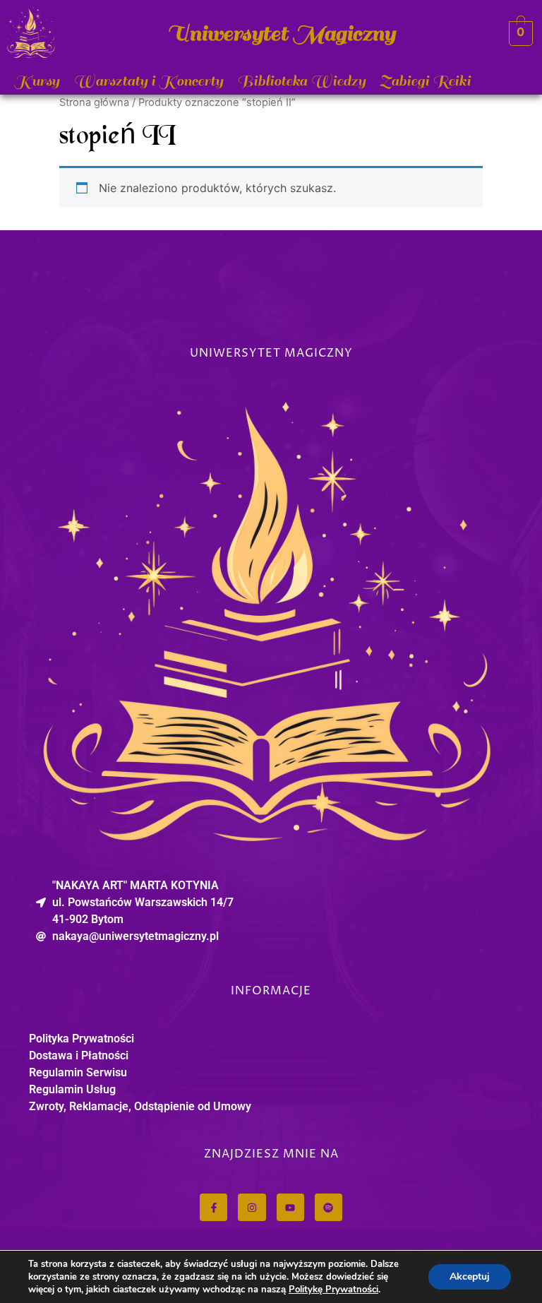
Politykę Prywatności (333, 1289)
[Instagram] (251, 1207)
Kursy (36, 80)
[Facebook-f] (213, 1207)
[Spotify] (328, 1207)
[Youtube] (290, 1207)
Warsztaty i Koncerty (148, 80)
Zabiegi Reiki (425, 80)
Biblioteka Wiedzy (301, 80)
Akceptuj (470, 1276)
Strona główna (94, 102)
